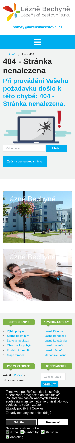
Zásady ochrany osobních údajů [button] (28, 413)
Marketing (16, 437)
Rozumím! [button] (53, 422)
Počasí (18, 375)
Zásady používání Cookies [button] (25, 408)
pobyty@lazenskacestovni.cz (37, 27)
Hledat (56, 148)
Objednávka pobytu (19, 345)
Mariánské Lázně (55, 355)
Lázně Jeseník (54, 345)
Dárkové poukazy (18, 340)
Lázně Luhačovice (56, 340)
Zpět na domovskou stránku (25, 161)
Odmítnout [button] (21, 422)
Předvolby (31, 432)
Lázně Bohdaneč (55, 335)
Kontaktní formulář (18, 350)
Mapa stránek (15, 355)
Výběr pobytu (15, 331)
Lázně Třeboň (53, 350)
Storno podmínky (18, 335)
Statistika (51, 432)
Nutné (13, 432)
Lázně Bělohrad (55, 331)
